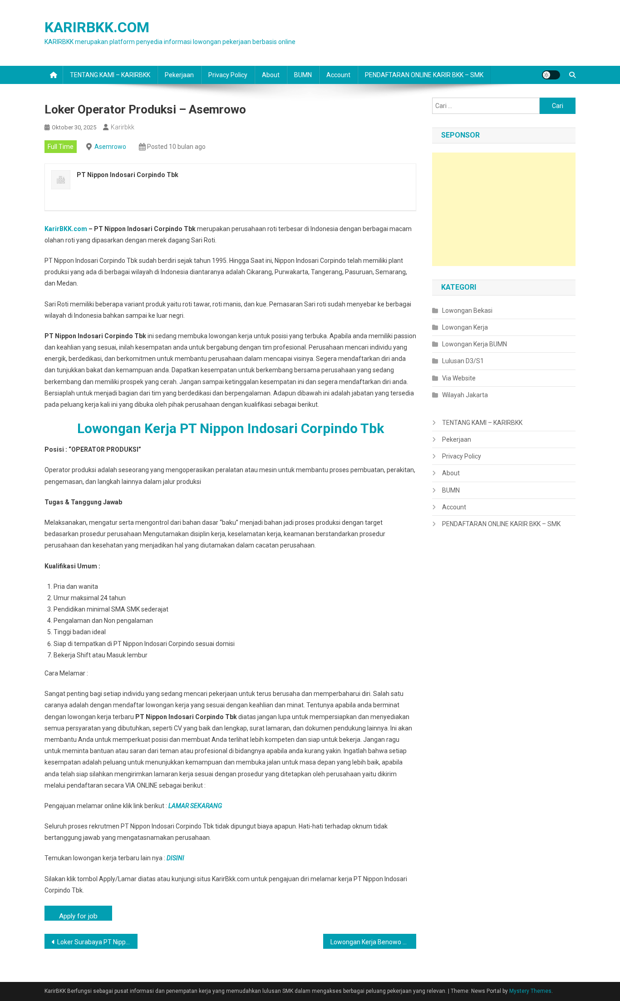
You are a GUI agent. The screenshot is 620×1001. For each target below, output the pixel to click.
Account (338, 75)
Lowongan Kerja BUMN (474, 344)
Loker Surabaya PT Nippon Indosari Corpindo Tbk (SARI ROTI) (97, 942)
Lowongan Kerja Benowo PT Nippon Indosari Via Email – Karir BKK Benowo (373, 942)
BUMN (303, 75)
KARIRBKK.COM (96, 27)
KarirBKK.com (65, 228)
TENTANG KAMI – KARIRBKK (110, 75)
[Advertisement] (504, 209)
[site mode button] (551, 74)
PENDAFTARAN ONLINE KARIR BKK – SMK (424, 75)
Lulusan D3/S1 (463, 361)
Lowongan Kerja (465, 327)
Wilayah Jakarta (465, 395)
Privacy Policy (227, 75)
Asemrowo (110, 146)
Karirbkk (122, 127)
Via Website (459, 378)
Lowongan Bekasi (467, 310)
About (271, 75)
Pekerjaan (179, 75)
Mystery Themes (530, 991)
